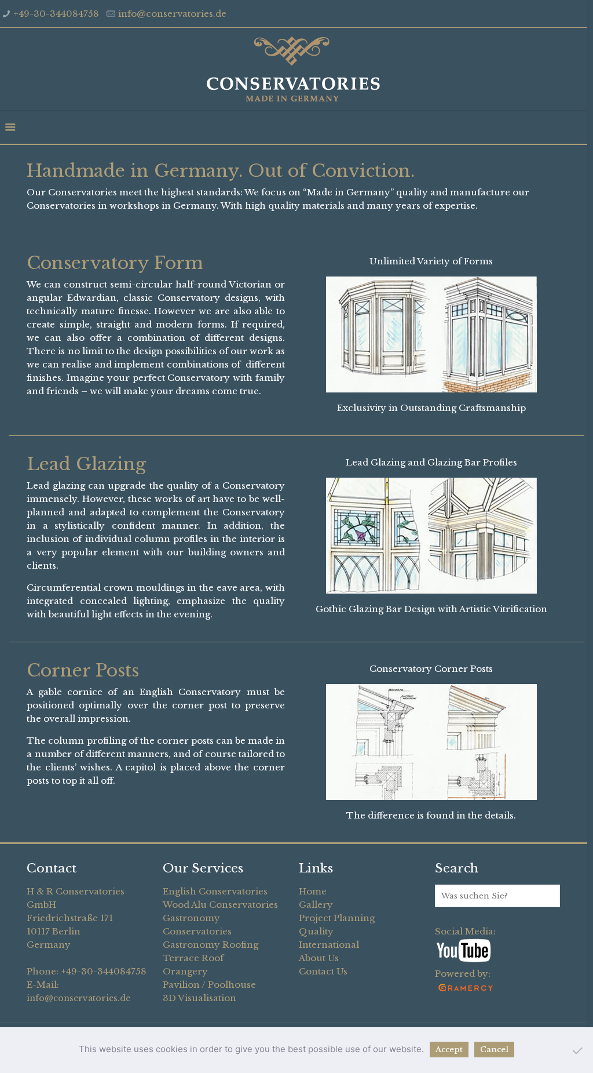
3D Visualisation (199, 997)
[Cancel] (578, 1050)
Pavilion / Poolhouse (209, 984)
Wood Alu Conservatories (220, 904)
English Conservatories (215, 891)
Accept (449, 1049)
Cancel (494, 1049)
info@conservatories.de (172, 13)
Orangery (185, 971)
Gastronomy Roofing (210, 944)
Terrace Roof (193, 957)
